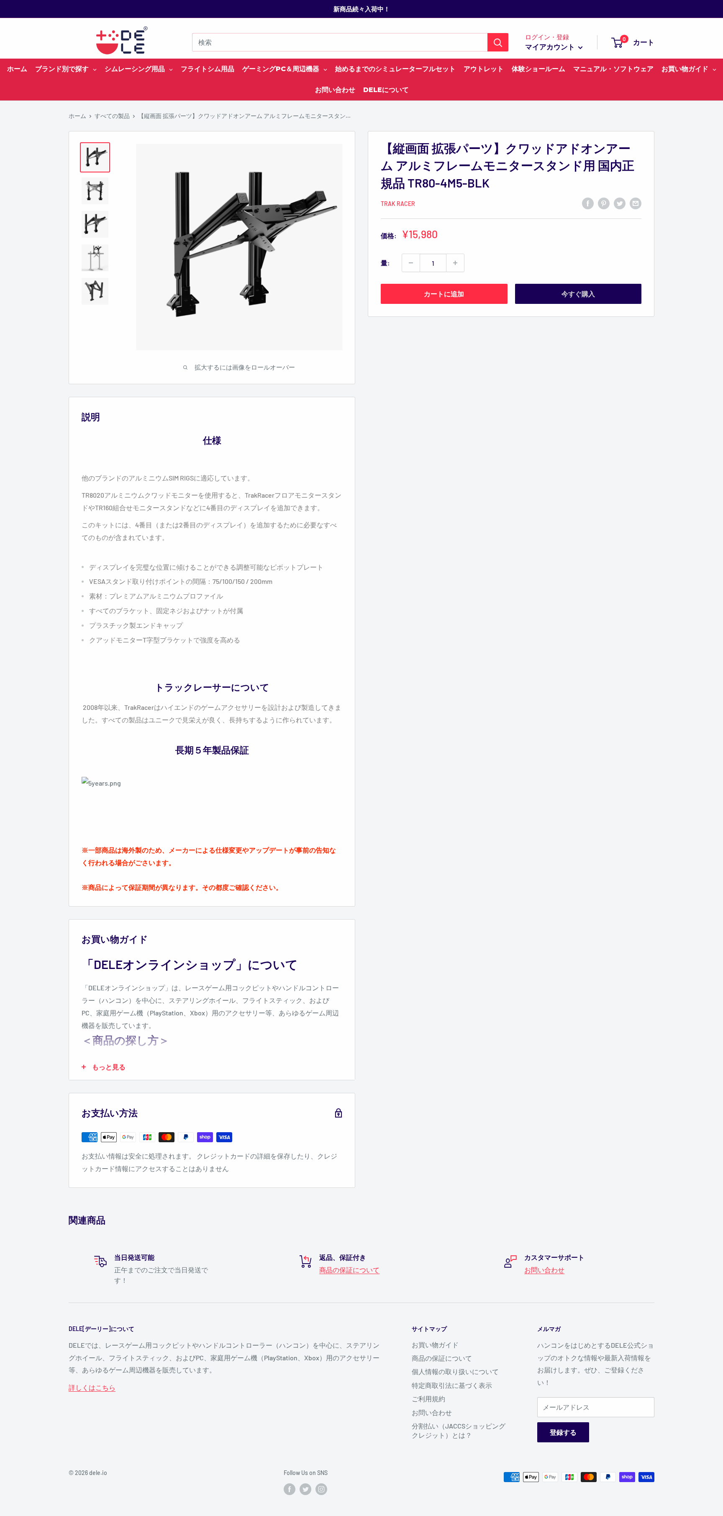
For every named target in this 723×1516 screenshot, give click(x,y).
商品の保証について (349, 1270)
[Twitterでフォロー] (305, 1489)
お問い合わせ (544, 1270)
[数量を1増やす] (455, 263)
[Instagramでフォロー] (321, 1489)
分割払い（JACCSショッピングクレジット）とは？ (458, 1430)
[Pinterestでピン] (604, 202)
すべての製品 (112, 115)
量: (385, 263)
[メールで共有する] (635, 202)
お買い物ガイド (435, 1345)
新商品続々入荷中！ (361, 9)
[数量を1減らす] (411, 263)
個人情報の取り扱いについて (455, 1371)
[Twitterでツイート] (620, 202)
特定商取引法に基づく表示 (452, 1385)
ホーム (77, 115)
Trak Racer (398, 203)
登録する (563, 1432)
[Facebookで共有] (588, 202)
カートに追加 (444, 294)
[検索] (497, 42)
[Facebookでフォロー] (289, 1489)
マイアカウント (550, 46)
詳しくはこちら (92, 1387)
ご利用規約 (428, 1399)
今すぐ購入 (578, 294)
